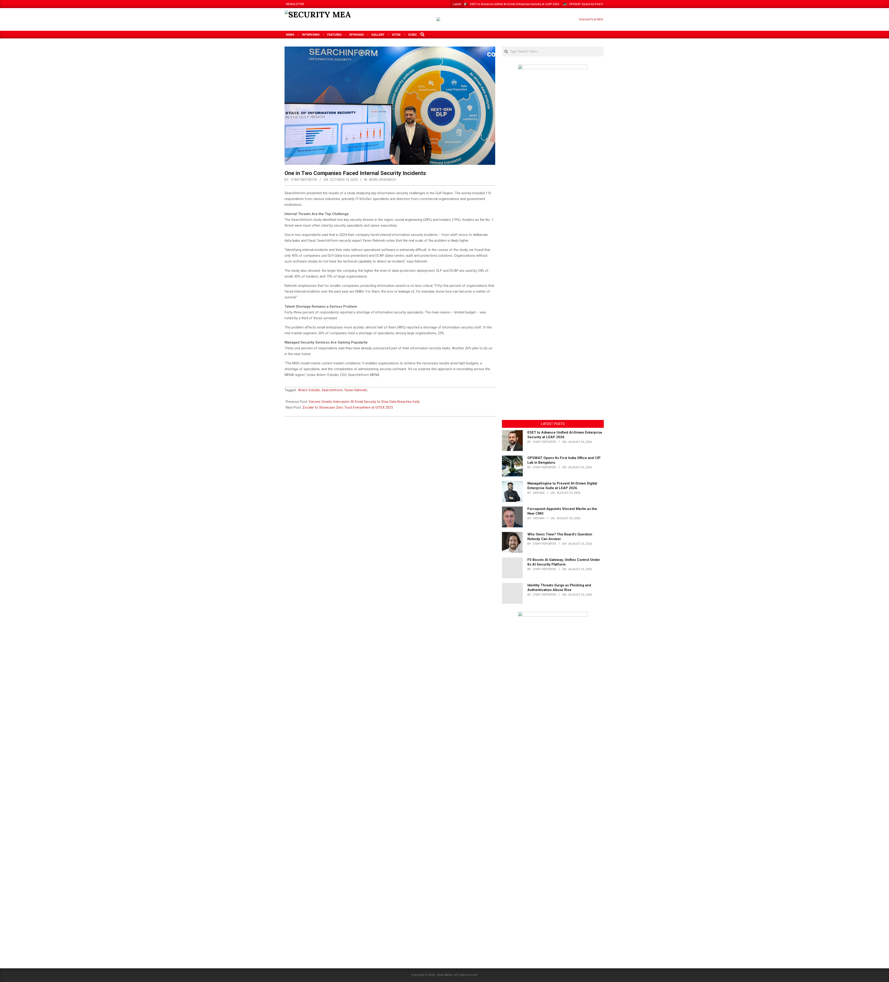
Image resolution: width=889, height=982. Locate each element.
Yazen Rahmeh (355, 390)
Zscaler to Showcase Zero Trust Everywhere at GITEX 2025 (347, 407)
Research (387, 179)
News (373, 179)
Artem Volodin (309, 390)
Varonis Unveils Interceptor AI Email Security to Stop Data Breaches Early (364, 402)
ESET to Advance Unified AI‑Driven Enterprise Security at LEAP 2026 (514, 4)
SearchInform (332, 390)
